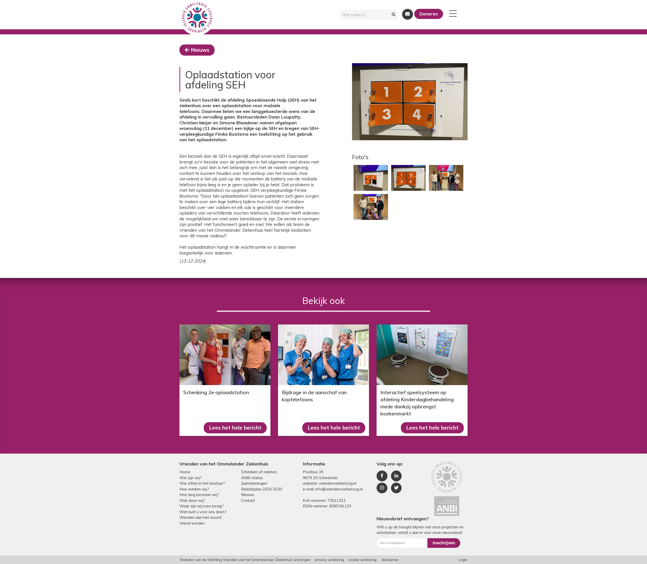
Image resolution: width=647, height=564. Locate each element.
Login (462, 559)
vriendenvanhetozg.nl (337, 483)
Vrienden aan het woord (200, 517)
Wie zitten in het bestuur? (202, 483)
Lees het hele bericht (235, 427)
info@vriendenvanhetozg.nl (339, 489)
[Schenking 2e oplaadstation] (224, 354)
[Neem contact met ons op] (407, 14)
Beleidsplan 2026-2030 (261, 489)
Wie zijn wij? (190, 477)
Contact (248, 500)
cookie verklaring (362, 559)
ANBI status (252, 477)
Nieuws (200, 49)
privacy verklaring (329, 559)
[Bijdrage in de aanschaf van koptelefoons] (323, 354)
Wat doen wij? (192, 500)
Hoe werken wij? (194, 489)
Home (184, 471)
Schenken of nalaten (259, 471)
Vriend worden (192, 523)
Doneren (429, 14)
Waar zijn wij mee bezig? (201, 506)
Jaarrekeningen (254, 483)
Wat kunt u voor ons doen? (203, 511)
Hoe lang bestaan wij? (199, 494)
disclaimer (390, 559)
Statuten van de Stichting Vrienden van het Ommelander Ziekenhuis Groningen (245, 559)
